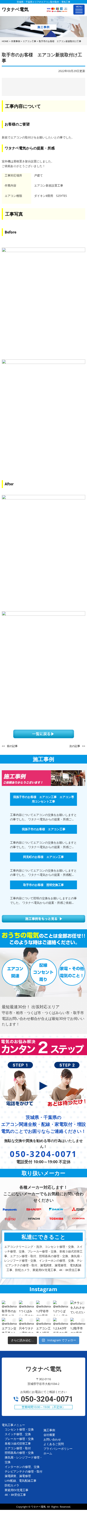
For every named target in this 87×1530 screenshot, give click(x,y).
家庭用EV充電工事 (16, 1490)
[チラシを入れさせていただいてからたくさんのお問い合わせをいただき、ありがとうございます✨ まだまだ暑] (77, 1308)
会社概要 (49, 1435)
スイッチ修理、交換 (18, 1434)
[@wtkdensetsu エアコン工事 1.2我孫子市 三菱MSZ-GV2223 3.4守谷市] (43, 1325)
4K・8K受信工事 (15, 1495)
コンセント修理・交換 (19, 1429)
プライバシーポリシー (58, 1449)
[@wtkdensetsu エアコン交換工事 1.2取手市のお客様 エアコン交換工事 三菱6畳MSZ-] (9, 1325)
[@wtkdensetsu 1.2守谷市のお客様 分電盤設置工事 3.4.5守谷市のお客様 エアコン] (43, 1308)
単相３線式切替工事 (18, 1443)
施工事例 (49, 1430)
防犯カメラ (12, 1485)
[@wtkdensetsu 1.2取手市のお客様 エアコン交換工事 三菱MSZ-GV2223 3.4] (77, 1325)
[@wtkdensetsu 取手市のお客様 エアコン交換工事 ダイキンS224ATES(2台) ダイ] (9, 1308)
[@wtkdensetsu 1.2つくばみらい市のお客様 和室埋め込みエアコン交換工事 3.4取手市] (60, 1308)
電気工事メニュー (13, 1425)
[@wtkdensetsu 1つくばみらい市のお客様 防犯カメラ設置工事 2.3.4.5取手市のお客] (26, 1308)
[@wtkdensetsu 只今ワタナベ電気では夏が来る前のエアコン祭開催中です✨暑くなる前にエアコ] (26, 1325)
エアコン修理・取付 (18, 1448)
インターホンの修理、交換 (22, 1467)
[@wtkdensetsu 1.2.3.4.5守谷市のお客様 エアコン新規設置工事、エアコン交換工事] (60, 1325)
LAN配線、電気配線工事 (20, 1481)
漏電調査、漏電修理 (18, 1476)
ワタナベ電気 (38, 1506)
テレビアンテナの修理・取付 (23, 1471)
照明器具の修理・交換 (19, 1453)
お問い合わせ (52, 1439)
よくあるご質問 (54, 1444)
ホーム (48, 1453)
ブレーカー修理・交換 (19, 1439)
